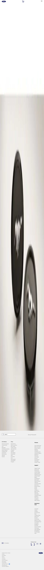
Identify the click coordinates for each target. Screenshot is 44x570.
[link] (3, 554)
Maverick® (34, 434)
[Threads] (31, 545)
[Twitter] (34, 543)
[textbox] (9, 434)
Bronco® (30, 434)
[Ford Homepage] (41, 553)
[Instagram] (40, 543)
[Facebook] (31, 543)
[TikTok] (34, 545)
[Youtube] (37, 543)
